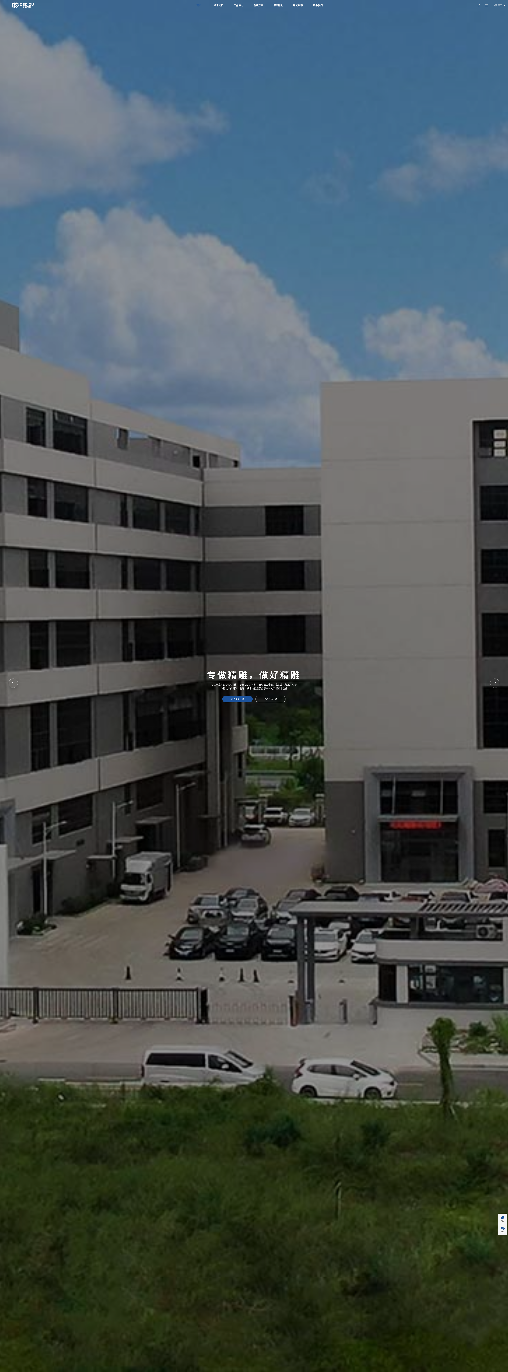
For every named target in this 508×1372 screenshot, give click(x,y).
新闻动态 (298, 5)
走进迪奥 (235, 699)
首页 (198, 5)
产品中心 (238, 5)
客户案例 (278, 5)
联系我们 (318, 5)
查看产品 (268, 699)
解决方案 (258, 5)
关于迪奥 (218, 5)
